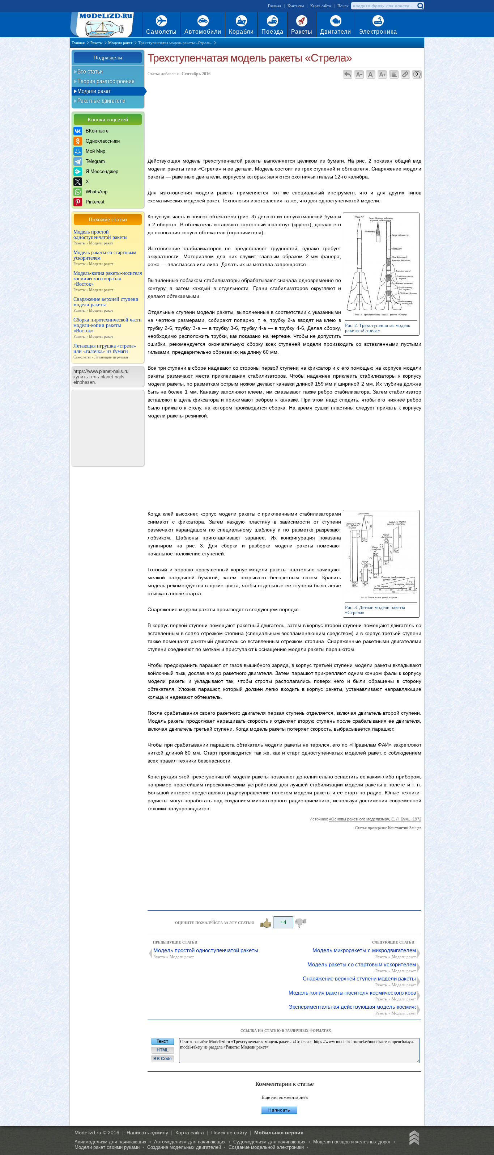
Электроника (378, 32)
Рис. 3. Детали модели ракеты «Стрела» (375, 610)
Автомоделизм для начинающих (190, 1141)
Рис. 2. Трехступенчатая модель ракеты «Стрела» (377, 328)
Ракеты (301, 32)
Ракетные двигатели (101, 101)
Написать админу (147, 1132)
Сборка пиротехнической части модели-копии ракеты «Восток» (107, 328)
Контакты (296, 6)
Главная (274, 6)
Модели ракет (94, 91)
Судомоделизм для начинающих (269, 1141)
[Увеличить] (381, 315)
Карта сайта (320, 6)
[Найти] (420, 5)
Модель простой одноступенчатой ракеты (100, 237)
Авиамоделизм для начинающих (110, 1141)
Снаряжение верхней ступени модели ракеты (106, 304)
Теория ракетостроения (106, 81)
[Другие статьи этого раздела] (393, 74)
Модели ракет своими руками (107, 1147)
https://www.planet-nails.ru (100, 371)
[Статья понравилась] (265, 922)
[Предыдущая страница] (347, 74)
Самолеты (161, 32)
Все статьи (90, 71)
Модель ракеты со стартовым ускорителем (104, 258)
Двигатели (335, 32)
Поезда (272, 32)
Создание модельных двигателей (184, 1147)
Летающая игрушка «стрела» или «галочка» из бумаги (104, 351)
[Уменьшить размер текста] (358, 74)
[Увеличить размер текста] (382, 74)
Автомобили (202, 32)
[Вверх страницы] (413, 1139)
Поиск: (343, 6)
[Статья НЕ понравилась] (301, 922)
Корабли (241, 32)
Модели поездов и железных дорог (352, 1141)
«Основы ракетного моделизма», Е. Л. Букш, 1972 (375, 819)
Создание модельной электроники (266, 1147)
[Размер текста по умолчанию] (370, 74)
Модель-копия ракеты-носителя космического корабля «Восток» (107, 281)
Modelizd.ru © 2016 (96, 1132)
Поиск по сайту (229, 1132)
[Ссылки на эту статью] (405, 74)
